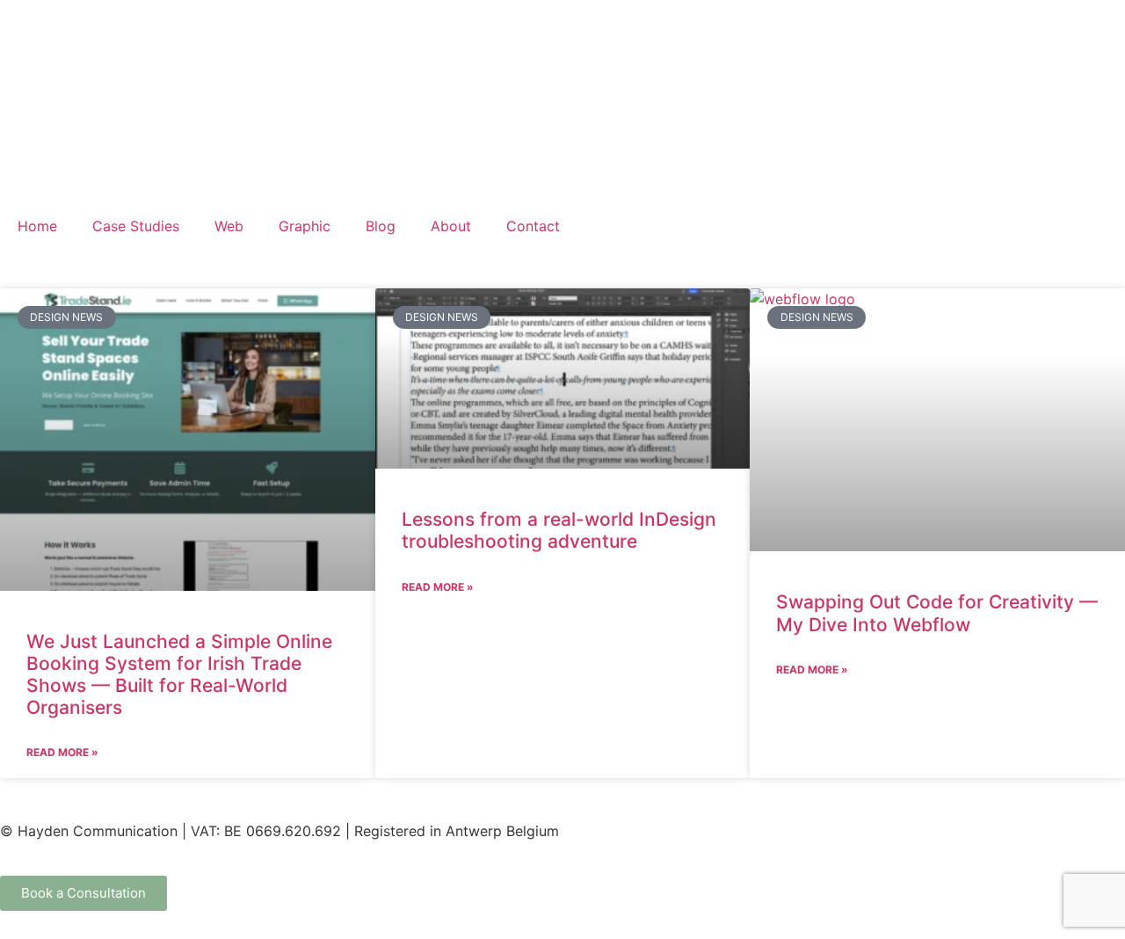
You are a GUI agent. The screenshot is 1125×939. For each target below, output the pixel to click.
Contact (533, 226)
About (451, 226)
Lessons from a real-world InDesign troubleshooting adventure (559, 530)
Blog (381, 226)
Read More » (62, 752)
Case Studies (135, 226)
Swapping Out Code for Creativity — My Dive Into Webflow (937, 613)
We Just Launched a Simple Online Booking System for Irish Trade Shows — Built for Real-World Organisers (179, 674)
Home (37, 226)
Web (228, 226)
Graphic (304, 226)
